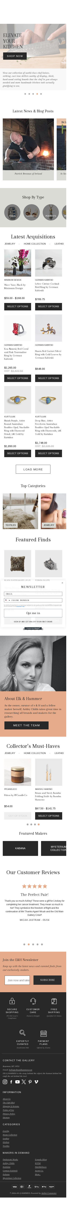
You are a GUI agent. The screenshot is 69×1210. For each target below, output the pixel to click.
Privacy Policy (19, 606)
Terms (23, 606)
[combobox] (7, 600)
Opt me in (33, 613)
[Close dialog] (62, 582)
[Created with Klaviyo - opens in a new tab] (33, 628)
